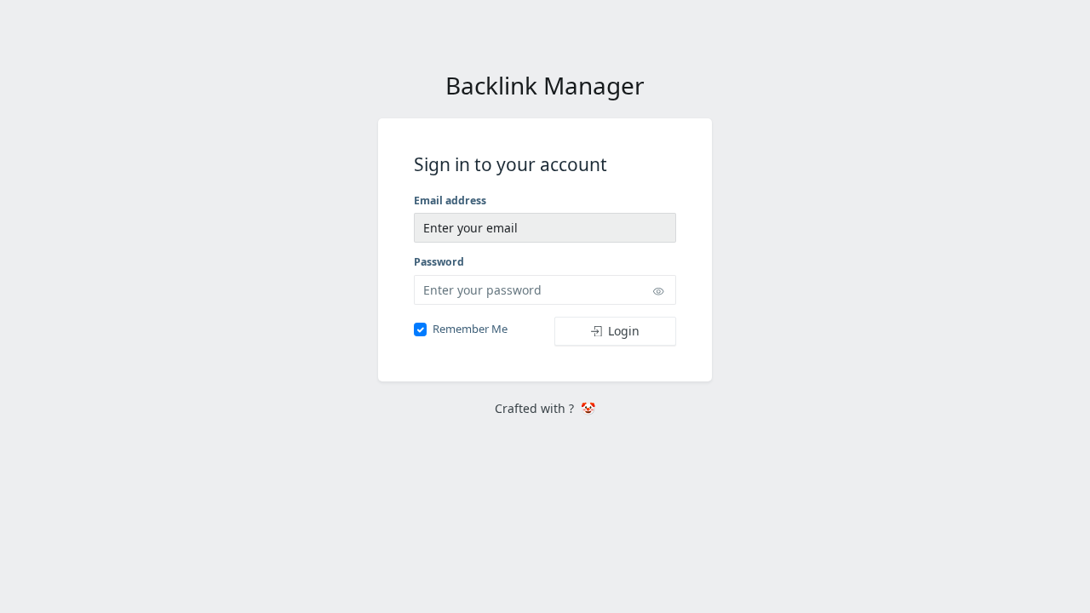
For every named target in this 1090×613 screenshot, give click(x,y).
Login (624, 331)
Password (439, 262)
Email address (450, 200)
